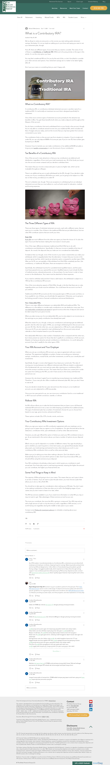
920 (78, 705)
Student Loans (73, 17)
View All (19, 17)
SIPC (48, 716)
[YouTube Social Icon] (90, 701)
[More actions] (84, 28)
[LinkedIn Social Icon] (90, 709)
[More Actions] (84, 559)
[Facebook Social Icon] (90, 705)
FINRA (43, 716)
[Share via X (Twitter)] (30, 524)
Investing (39, 17)
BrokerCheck (52, 700)
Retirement (29, 17)
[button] (54, 8)
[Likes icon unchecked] (30, 578)
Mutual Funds (49, 17)
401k (58, 17)
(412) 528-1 (74, 705)
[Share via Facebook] (26, 524)
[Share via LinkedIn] (34, 524)
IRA (64, 17)
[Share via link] (38, 524)
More (82, 17)
